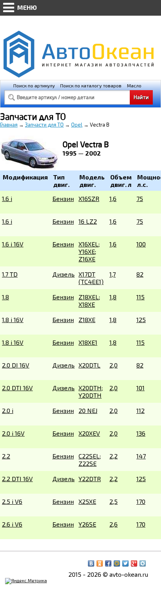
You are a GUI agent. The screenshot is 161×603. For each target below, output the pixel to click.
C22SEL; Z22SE (90, 459)
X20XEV (89, 433)
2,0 (113, 365)
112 (140, 410)
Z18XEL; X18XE (89, 300)
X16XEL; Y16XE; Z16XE (89, 251)
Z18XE (87, 319)
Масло (134, 85)
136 (140, 433)
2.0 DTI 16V (17, 387)
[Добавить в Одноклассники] (100, 563)
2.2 (6, 456)
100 (141, 244)
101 (140, 387)
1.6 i (7, 198)
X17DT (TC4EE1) (91, 277)
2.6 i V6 (12, 524)
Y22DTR (90, 478)
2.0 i (7, 410)
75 (139, 198)
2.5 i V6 (12, 501)
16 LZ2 (88, 221)
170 (140, 501)
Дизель (63, 274)
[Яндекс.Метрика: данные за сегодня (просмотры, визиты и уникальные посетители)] (26, 581)
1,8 (112, 297)
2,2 (113, 456)
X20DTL (89, 365)
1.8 (5, 297)
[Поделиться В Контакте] (91, 563)
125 (141, 319)
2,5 (113, 501)
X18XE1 (88, 342)
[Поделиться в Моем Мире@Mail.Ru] (117, 563)
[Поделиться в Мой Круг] (143, 563)
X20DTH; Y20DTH (91, 391)
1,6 (112, 198)
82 (139, 274)
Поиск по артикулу (34, 85)
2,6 (113, 524)
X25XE (87, 501)
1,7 (112, 274)
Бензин (63, 198)
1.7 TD (10, 274)
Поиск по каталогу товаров (91, 85)
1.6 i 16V (12, 244)
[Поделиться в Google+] (134, 563)
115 (140, 297)
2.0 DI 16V (15, 365)
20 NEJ (88, 410)
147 (141, 456)
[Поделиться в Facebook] (108, 563)
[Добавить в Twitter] (125, 563)
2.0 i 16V (13, 433)
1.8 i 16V (12, 319)
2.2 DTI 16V (17, 478)
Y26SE (87, 524)
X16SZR (89, 198)
